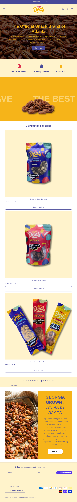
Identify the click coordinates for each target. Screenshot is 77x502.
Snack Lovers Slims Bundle (38, 362)
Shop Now (38, 48)
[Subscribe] (39, 472)
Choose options (38, 207)
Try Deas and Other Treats (17, 497)
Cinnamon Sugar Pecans (38, 280)
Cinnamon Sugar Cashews (38, 199)
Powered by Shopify (30, 497)
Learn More (55, 451)
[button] (4, 9)
